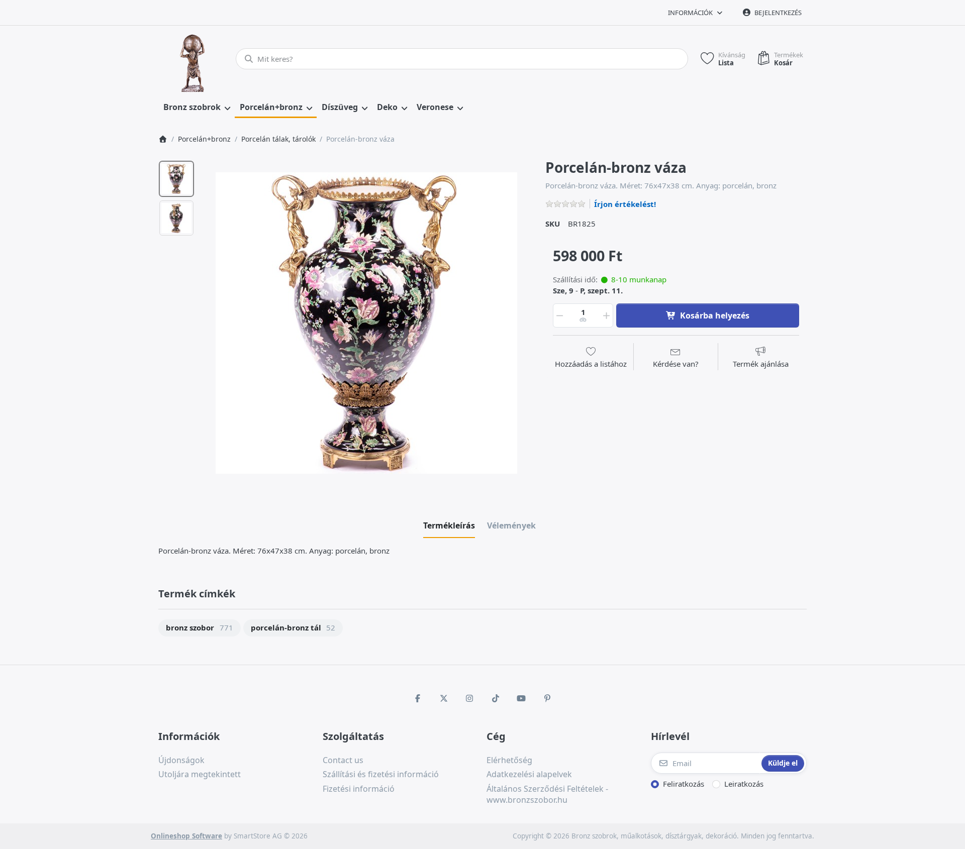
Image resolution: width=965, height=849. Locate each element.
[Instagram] (469, 698)
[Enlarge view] (366, 323)
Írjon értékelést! (625, 204)
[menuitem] (196, 107)
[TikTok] (496, 698)
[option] (176, 178)
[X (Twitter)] (444, 698)
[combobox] (462, 58)
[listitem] (366, 323)
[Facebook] (418, 698)
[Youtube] (522, 698)
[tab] (449, 525)
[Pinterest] (547, 698)
